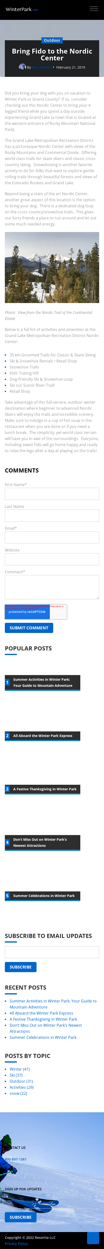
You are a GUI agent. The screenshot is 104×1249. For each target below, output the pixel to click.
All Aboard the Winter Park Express (41, 1013)
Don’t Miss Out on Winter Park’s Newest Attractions (46, 1028)
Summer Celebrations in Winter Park (43, 1037)
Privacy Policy (16, 1243)
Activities (22, 1087)
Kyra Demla (41, 67)
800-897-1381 (16, 1159)
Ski (16, 1075)
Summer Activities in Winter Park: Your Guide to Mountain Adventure (53, 1004)
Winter (20, 1069)
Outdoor (21, 1081)
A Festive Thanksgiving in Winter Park (43, 1019)
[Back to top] (93, 1238)
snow (18, 1093)
